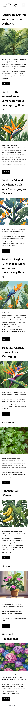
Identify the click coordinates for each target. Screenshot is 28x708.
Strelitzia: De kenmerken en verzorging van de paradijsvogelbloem (13, 100)
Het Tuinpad (11, 4)
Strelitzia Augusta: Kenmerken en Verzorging (13, 352)
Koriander (8, 422)
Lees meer (6, 83)
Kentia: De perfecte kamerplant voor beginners (14, 19)
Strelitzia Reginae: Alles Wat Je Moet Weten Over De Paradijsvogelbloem (13, 268)
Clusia (6, 566)
